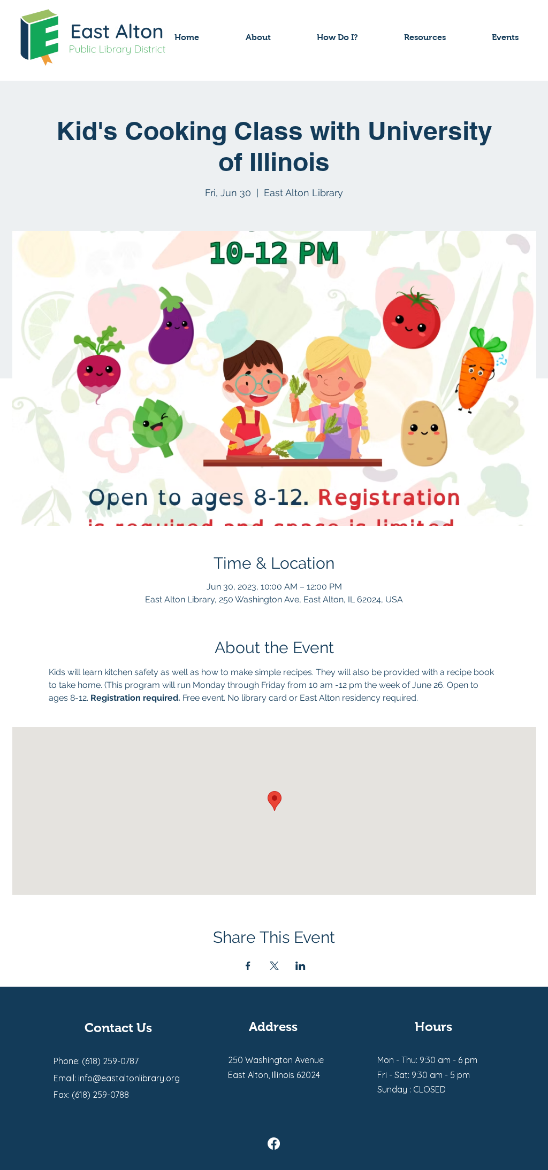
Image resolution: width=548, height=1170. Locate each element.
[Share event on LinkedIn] (300, 966)
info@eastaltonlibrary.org (129, 1078)
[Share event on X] (274, 966)
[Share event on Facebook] (248, 966)
